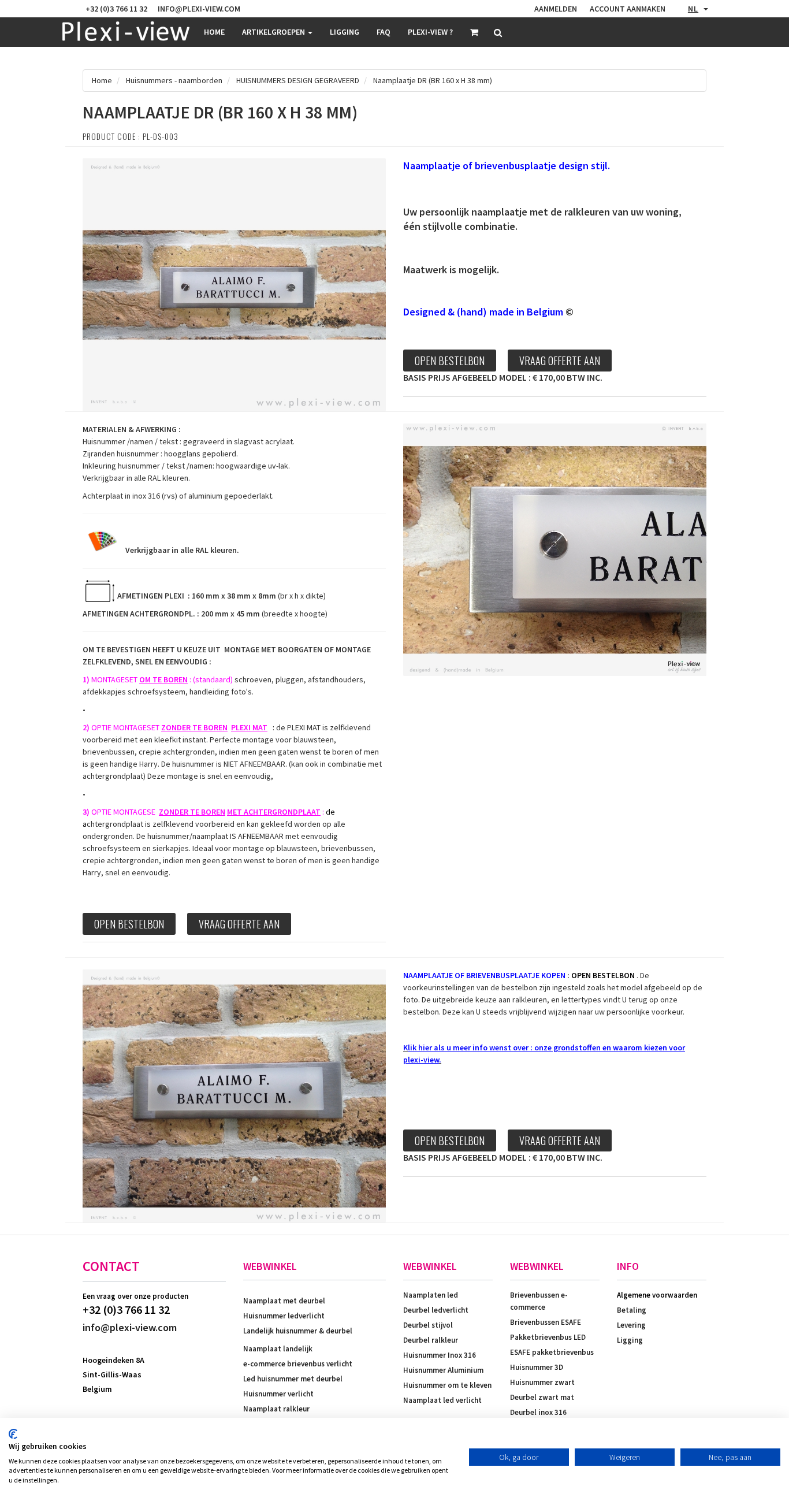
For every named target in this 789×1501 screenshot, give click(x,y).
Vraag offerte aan (559, 360)
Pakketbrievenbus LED (548, 1337)
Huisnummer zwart (542, 1382)
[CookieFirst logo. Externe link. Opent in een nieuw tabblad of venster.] (13, 1434)
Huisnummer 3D (536, 1367)
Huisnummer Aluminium (443, 1370)
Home (214, 32)
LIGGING (344, 32)
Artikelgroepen (274, 32)
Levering (631, 1325)
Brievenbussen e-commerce (539, 1301)
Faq (383, 32)
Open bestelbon (450, 360)
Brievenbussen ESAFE (545, 1322)
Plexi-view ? (430, 32)
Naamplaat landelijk (277, 1349)
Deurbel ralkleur (430, 1340)
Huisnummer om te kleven (447, 1385)
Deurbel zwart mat (542, 1397)
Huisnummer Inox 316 (439, 1355)
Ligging (630, 1340)
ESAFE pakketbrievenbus (552, 1352)
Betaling (631, 1310)
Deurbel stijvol (428, 1325)
